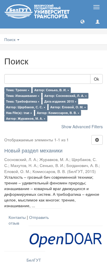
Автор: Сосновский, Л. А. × (65, 95)
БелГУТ (34, 260)
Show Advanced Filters (82, 126)
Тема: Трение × (17, 90)
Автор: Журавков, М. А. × (25, 118)
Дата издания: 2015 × (60, 101)
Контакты (17, 217)
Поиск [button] (10, 39)
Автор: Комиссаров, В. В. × (58, 113)
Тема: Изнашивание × (22, 95)
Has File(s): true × (19, 113)
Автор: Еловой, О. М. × (68, 107)
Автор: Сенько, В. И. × (51, 90)
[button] (82, 21)
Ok (96, 79)
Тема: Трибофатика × (22, 101)
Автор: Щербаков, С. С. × (25, 107)
